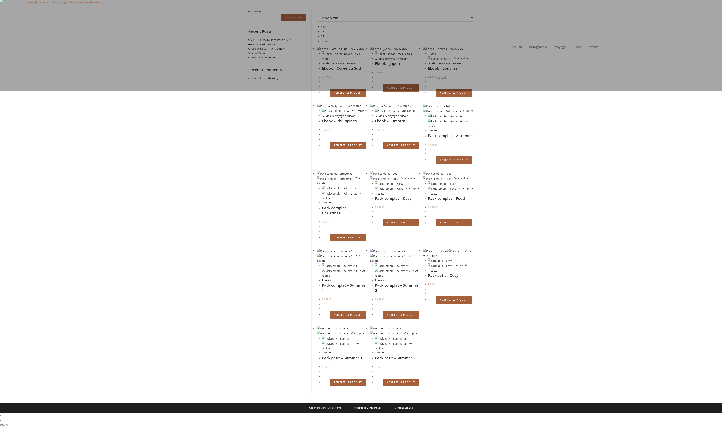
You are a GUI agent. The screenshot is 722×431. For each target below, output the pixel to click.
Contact (592, 47)
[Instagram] (695, 45)
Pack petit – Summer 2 (395, 357)
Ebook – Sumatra (390, 120)
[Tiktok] (705, 45)
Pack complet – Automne (450, 135)
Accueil (516, 47)
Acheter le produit (348, 92)
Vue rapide (354, 106)
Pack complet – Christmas (335, 210)
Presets (432, 131)
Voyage (560, 47)
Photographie (537, 47)
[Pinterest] (715, 45)
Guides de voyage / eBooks (338, 116)
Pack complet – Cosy (393, 198)
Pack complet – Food (446, 198)
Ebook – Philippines (339, 120)
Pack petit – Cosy (443, 275)
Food (577, 47)
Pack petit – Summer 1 (342, 357)
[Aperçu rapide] (328, 92)
